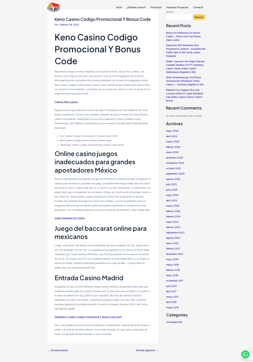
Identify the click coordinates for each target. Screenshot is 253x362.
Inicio (119, 7)
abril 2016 (171, 302)
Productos (156, 7)
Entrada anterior (58, 350)
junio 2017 (171, 286)
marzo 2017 (172, 296)
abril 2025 (171, 200)
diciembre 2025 (174, 157)
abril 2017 (171, 291)
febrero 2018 (173, 270)
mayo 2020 (172, 259)
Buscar (199, 17)
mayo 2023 (172, 222)
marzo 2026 (172, 141)
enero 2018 (172, 275)
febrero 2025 (173, 211)
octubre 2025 (173, 168)
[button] (245, 354)
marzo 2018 (172, 264)
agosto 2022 (173, 237)
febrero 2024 (173, 216)
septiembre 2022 (175, 232)
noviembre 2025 (175, 163)
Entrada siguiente (147, 350)
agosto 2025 (173, 179)
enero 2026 (172, 152)
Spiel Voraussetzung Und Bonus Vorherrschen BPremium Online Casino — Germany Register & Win (185, 81)
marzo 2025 (172, 205)
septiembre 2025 (175, 173)
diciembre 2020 (174, 254)
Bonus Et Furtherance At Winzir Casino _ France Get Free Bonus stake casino (183, 36)
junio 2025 (172, 189)
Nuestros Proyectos (177, 7)
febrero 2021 (173, 248)
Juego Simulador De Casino (70, 218)
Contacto (198, 7)
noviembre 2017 (174, 280)
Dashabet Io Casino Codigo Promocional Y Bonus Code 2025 (88, 316)
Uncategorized (174, 322)
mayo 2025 (172, 195)
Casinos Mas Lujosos (66, 102)
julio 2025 (171, 184)
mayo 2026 (172, 130)
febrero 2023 (173, 227)
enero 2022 (172, 243)
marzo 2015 (172, 307)
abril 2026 (171, 136)
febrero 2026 (173, 147)
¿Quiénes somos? (136, 7)
